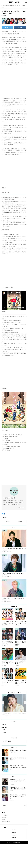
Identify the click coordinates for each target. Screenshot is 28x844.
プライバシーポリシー (6, 821)
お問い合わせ (4, 817)
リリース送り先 (4, 815)
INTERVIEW (4, 727)
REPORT (3, 729)
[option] (14, 705)
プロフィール (20, 507)
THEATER (4, 517)
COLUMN (4, 724)
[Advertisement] (14, 82)
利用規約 (3, 819)
